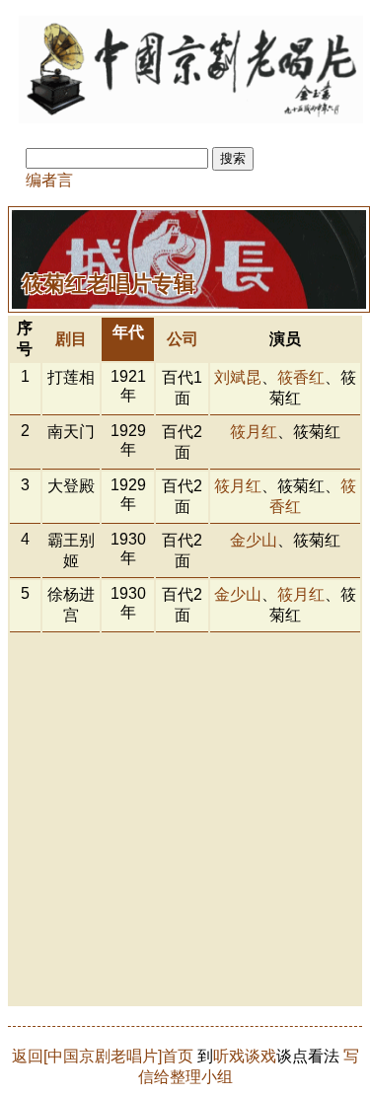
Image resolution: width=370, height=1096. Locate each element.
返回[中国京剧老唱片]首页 (102, 1056)
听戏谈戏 (244, 1056)
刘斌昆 (237, 377)
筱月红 (253, 431)
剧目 (71, 338)
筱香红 (301, 377)
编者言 (49, 180)
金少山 (253, 540)
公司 (182, 338)
